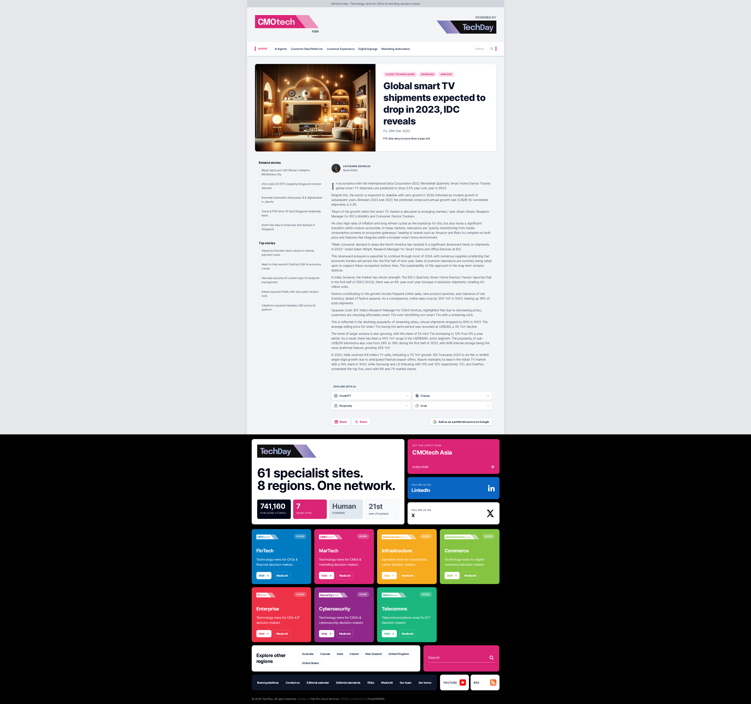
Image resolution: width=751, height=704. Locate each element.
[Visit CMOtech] (336, 537)
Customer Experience (340, 48)
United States (310, 663)
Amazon (446, 74)
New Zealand (373, 653)
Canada (325, 653)
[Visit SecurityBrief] (336, 595)
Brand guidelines (268, 682)
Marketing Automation (395, 48)
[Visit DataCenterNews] (399, 537)
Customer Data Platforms (307, 48)
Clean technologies (400, 74)
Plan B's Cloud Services (325, 698)
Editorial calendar (318, 682)
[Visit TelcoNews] (399, 595)
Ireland (354, 653)
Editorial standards (348, 682)
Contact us (293, 682)
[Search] (491, 48)
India (340, 653)
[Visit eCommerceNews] (462, 537)
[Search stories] (491, 657)
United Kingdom (398, 653)
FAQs (370, 682)
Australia (308, 653)
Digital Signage (367, 48)
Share (343, 421)
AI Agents (281, 48)
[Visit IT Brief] (273, 595)
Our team (405, 682)
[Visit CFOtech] (273, 537)
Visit (261, 575)
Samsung (427, 74)
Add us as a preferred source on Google (463, 421)
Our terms (425, 682)
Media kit (282, 575)
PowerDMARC (376, 698)
